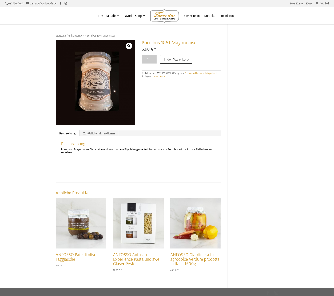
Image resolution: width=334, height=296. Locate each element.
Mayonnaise (159, 76)
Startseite (61, 35)
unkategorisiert (76, 35)
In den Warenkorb (176, 59)
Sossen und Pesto (193, 73)
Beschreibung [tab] (67, 133)
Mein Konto (296, 3)
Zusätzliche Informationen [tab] (99, 133)
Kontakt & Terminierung (219, 16)
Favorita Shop (133, 16)
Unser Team (192, 16)
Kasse (309, 3)
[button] (129, 46)
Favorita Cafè (107, 16)
